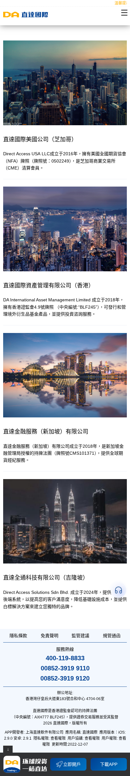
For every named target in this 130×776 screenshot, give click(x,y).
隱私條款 (18, 635)
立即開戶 (72, 764)
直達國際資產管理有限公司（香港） (48, 285)
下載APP (108, 764)
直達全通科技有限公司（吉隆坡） (45, 578)
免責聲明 (49, 635)
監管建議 (80, 635)
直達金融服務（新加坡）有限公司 (45, 431)
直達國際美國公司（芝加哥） (40, 139)
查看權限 (58, 738)
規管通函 (112, 635)
